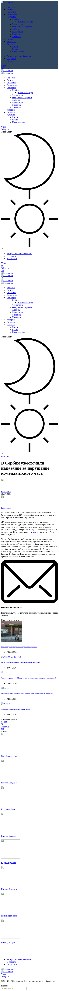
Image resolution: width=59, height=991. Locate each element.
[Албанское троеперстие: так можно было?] (5, 704)
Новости (11, 7)
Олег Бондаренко (9, 756)
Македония (17, 31)
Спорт (15, 46)
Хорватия (16, 36)
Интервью (11, 41)
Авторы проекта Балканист (19, 56)
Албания (16, 29)
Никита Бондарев (9, 783)
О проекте (11, 58)
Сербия (15, 19)
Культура (11, 44)
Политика (11, 12)
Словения (16, 34)
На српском (12, 61)
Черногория (17, 24)
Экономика (12, 14)
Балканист (6, 491)
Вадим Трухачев (8, 862)
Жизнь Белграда (25, 22)
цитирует (35, 532)
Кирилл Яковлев (9, 889)
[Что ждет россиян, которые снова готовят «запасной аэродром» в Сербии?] (5, 688)
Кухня (15, 49)
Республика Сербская (22, 27)
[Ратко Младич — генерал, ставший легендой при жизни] (11, 657)
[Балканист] (7, 2)
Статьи (10, 9)
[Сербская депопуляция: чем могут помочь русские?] (11, 641)
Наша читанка (18, 51)
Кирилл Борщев (8, 836)
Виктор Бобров (8, 942)
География (11, 17)
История (11, 39)
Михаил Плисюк (9, 916)
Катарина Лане (8, 809)
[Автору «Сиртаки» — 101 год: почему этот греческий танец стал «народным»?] (4, 672)
